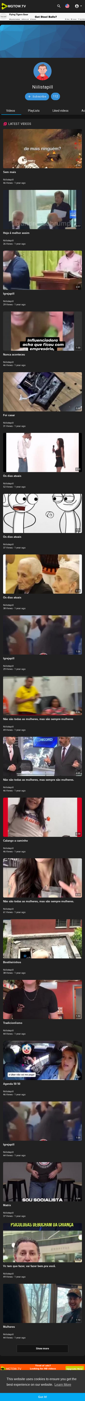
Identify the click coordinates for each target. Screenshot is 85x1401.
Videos (10, 110)
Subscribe (39, 96)
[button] (67, 6)
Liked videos (60, 110)
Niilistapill (42, 87)
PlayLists (34, 110)
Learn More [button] (62, 1384)
